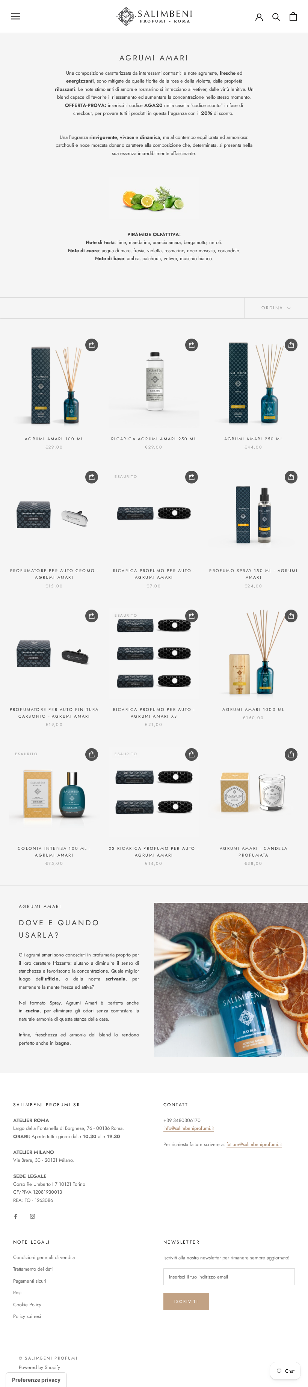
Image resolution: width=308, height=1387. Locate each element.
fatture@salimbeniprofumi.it (254, 1144)
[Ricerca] (276, 16)
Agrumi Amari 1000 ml (253, 709)
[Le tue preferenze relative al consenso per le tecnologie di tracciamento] (36, 1380)
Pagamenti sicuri (29, 1281)
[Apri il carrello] (293, 16)
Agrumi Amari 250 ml (253, 439)
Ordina (273, 307)
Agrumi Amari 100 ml (54, 439)
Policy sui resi (27, 1316)
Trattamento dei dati (33, 1269)
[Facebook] (15, 1216)
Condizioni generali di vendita (44, 1257)
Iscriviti (186, 1301)
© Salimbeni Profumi (48, 1358)
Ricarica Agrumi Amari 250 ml (154, 439)
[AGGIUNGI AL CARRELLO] (91, 345)
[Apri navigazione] (15, 16)
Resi (17, 1292)
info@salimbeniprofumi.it (188, 1128)
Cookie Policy (27, 1304)
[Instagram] (32, 1216)
